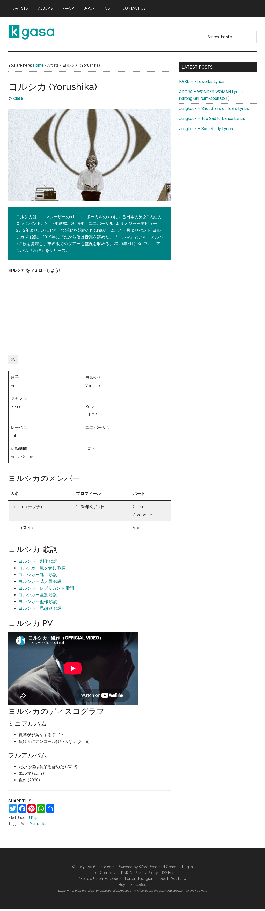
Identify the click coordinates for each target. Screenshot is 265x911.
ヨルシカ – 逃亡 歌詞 (38, 574)
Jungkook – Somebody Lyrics (206, 128)
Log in (187, 867)
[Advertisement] (89, 317)
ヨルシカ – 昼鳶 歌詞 (38, 594)
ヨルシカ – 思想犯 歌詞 (40, 608)
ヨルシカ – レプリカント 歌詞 (46, 588)
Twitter (129, 879)
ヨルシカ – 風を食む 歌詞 (42, 568)
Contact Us (109, 873)
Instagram (146, 879)
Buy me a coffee (132, 885)
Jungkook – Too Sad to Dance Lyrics (212, 118)
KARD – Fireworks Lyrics (201, 81)
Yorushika (38, 824)
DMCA (126, 873)
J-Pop (33, 818)
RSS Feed (169, 873)
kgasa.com (106, 867)
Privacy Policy (146, 873)
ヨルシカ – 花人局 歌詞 (40, 581)
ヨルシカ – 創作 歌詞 (38, 561)
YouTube (178, 879)
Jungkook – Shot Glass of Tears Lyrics (214, 108)
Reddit (162, 879)
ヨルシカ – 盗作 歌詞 (38, 601)
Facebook (113, 879)
